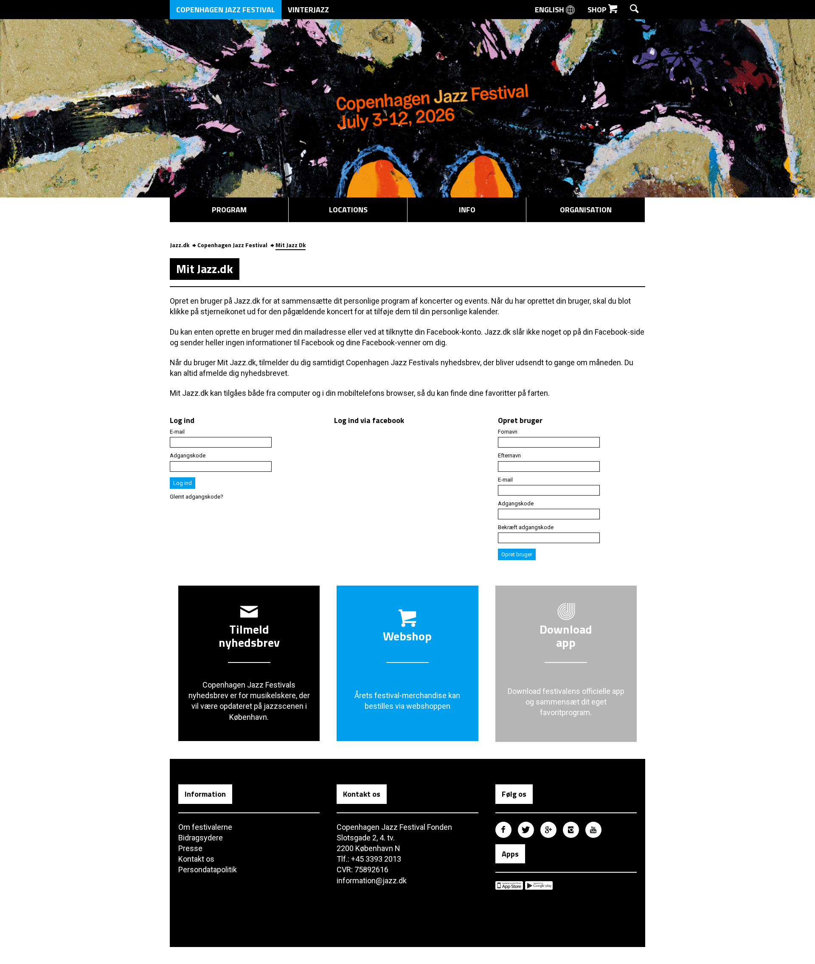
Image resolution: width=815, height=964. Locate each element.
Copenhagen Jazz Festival (225, 9)
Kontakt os (196, 858)
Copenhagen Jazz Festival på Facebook (503, 830)
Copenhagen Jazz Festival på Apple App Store (509, 885)
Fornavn (507, 431)
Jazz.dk (179, 244)
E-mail (177, 431)
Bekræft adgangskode (526, 527)
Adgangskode (187, 455)
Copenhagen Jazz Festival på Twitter (526, 830)
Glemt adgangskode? (196, 496)
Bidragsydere (200, 837)
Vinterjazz (308, 9)
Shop (597, 9)
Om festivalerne (205, 827)
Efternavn (509, 455)
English (550, 9)
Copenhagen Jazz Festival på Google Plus (548, 830)
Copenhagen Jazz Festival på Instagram (571, 830)
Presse (190, 848)
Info (467, 209)
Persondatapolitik (207, 869)
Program (229, 209)
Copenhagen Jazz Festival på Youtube (593, 830)
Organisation (586, 209)
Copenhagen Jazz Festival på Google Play (539, 885)
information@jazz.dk (372, 880)
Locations (348, 209)
